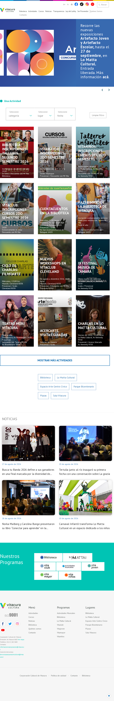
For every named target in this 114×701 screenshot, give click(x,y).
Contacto (23, 15)
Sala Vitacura (59, 395)
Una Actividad (12, 101)
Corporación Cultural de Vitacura (33, 675)
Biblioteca (45, 377)
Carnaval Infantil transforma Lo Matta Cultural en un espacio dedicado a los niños (84, 526)
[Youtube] (92, 4)
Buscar (104, 4)
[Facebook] (76, 4)
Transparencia (58, 11)
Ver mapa (21, 640)
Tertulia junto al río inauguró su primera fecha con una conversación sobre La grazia (84, 472)
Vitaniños (60, 636)
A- (68, 4)
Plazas (43, 395)
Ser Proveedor (82, 11)
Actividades (32, 11)
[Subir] (109, 696)
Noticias (48, 11)
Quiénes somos (35, 628)
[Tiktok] (81, 4)
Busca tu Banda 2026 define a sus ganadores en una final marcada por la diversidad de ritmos (28, 472)
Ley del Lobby (71, 11)
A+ (64, 4)
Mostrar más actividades (55, 360)
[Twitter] (10, 623)
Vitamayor (61, 632)
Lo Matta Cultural (66, 377)
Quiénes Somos (96, 11)
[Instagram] (87, 4)
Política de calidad (58, 675)
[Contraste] (72, 4)
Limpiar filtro (98, 115)
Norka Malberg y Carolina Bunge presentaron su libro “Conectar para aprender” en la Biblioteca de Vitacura (28, 526)
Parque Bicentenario (84, 386)
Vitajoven (61, 628)
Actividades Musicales (66, 613)
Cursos (41, 11)
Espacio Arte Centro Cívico (53, 386)
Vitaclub (60, 625)
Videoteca (23, 11)
